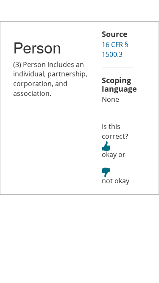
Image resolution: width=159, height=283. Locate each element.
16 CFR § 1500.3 (115, 49)
